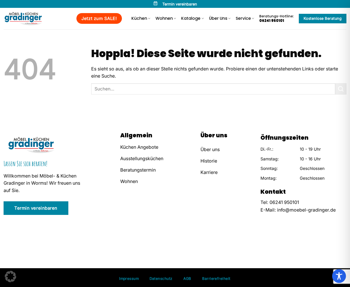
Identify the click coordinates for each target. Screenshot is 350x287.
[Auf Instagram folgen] (271, 239)
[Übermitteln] (340, 88)
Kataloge (190, 18)
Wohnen (164, 18)
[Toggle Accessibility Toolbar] (339, 276)
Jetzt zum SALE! (99, 18)
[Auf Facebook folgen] (264, 239)
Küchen (139, 18)
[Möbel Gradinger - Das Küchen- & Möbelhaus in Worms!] (27, 18)
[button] (10, 276)
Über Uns (218, 18)
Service (243, 18)
